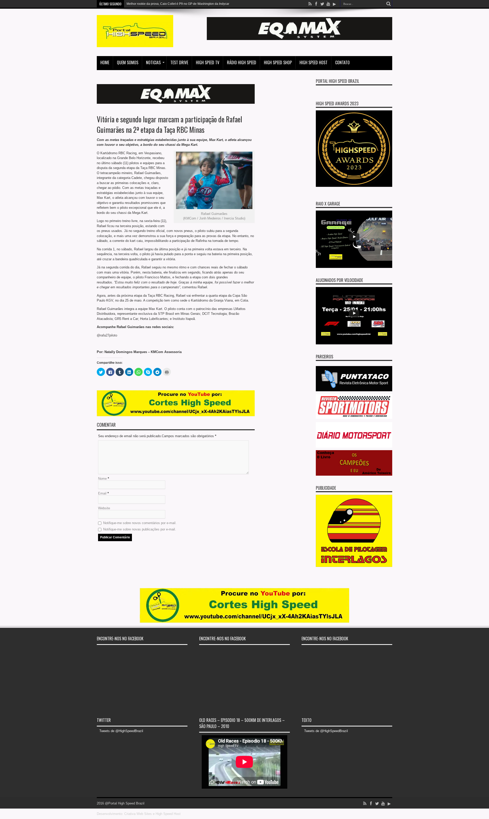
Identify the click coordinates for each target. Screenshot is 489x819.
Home (104, 62)
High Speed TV (207, 62)
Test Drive (179, 62)
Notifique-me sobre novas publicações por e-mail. (139, 529)
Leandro (132, 4)
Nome (102, 478)
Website (104, 508)
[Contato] (299, 39)
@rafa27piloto (107, 335)
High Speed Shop (278, 62)
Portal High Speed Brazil (337, 81)
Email (102, 493)
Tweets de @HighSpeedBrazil (121, 731)
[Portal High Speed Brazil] (135, 43)
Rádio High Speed (241, 62)
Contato (342, 62)
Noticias (153, 62)
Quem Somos (127, 62)
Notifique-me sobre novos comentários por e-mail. (139, 523)
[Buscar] (388, 4)
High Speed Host (314, 62)
